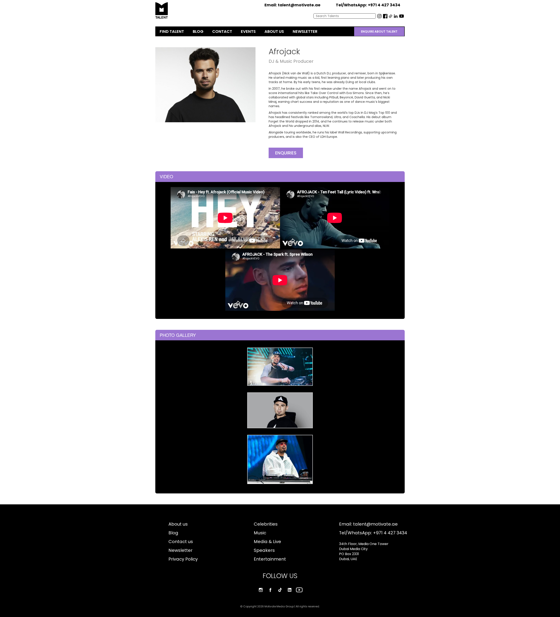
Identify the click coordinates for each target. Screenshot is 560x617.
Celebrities (266, 524)
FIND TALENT (172, 31)
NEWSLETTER (305, 31)
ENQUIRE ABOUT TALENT (379, 31)
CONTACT (222, 31)
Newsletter (180, 550)
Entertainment (270, 559)
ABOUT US (274, 31)
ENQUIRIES (285, 153)
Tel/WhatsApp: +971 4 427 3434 (373, 533)
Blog (173, 533)
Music (260, 533)
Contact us (180, 541)
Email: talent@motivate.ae (368, 524)
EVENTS (248, 31)
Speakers (264, 550)
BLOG (198, 31)
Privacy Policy (183, 559)
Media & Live (267, 541)
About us (178, 524)
